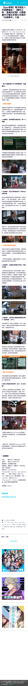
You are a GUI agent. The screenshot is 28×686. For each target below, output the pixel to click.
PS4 (5, 522)
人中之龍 (18, 524)
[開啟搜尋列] (17, 3)
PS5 (8, 522)
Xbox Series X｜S (6, 524)
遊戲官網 (5, 493)
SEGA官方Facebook (9, 497)
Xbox (16, 522)
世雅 (13, 524)
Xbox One (21, 522)
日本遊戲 (12, 520)
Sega (12, 522)
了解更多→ (11, 684)
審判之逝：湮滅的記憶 (16, 526)
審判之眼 (6, 526)
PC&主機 (6, 520)
